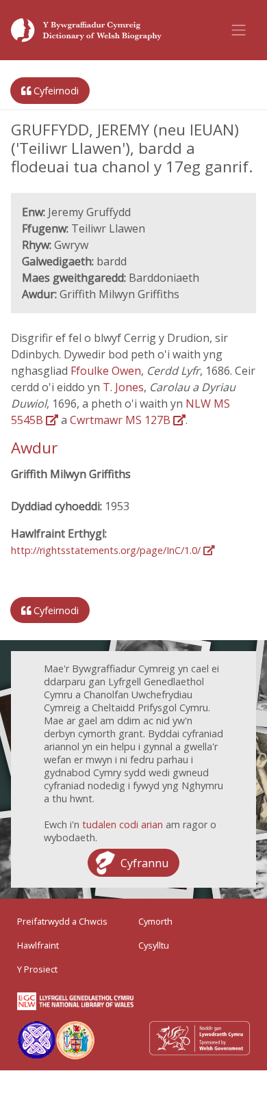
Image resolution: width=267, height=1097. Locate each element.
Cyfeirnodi (55, 90)
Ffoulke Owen (106, 370)
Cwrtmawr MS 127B (121, 419)
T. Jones (123, 387)
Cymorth (155, 921)
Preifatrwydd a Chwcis (62, 921)
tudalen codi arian (122, 824)
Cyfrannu (144, 863)
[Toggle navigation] (239, 30)
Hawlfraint (38, 945)
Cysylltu (153, 945)
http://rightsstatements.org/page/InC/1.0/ (107, 550)
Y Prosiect (37, 969)
